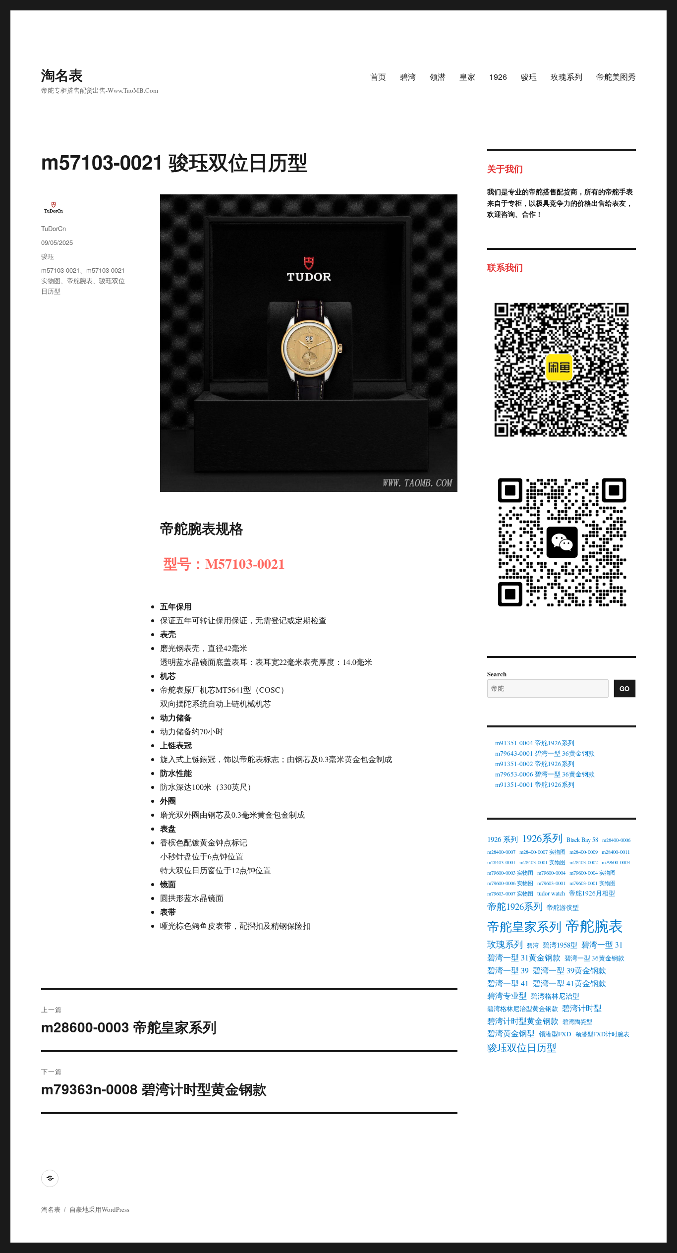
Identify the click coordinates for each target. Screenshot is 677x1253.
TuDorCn (53, 228)
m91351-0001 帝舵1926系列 (534, 784)
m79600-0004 (551, 872)
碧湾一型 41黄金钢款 (569, 983)
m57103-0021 (60, 270)
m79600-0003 (616, 862)
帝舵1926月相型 (592, 893)
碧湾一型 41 (508, 983)
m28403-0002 (583, 862)
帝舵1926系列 (515, 906)
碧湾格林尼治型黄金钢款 (522, 1008)
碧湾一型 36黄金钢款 (594, 958)
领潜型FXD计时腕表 (602, 1034)
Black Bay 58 (582, 839)
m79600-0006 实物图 (510, 883)
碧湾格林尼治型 (555, 996)
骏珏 (529, 76)
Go (625, 688)
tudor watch (551, 893)
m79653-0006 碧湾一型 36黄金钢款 (545, 774)
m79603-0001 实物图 (592, 883)
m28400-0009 (583, 851)
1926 (498, 76)
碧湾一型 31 (602, 945)
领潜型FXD (555, 1033)
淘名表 (62, 74)
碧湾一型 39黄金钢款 (569, 970)
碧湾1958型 (560, 945)
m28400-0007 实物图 (542, 851)
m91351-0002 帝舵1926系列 (534, 763)
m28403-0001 (501, 862)
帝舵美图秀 (616, 76)
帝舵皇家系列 (524, 926)
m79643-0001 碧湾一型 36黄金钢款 (545, 753)
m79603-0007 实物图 (510, 893)
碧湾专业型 (507, 996)
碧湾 (408, 76)
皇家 (467, 76)
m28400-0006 (616, 839)
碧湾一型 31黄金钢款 (524, 957)
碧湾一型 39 (508, 970)
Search (497, 673)
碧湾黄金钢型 (511, 1033)
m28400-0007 (501, 851)
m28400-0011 (616, 851)
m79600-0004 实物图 (592, 872)
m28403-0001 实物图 (542, 862)
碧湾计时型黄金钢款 (523, 1021)
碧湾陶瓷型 (577, 1021)
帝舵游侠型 (563, 907)
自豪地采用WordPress (99, 1209)
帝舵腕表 (80, 280)
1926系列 (542, 838)
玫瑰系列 (566, 76)
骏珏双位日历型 (522, 1047)
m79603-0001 (551, 883)
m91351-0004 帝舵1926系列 (534, 742)
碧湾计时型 (582, 1008)
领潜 (438, 76)
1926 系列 (502, 839)
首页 (378, 76)
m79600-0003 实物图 (510, 872)
